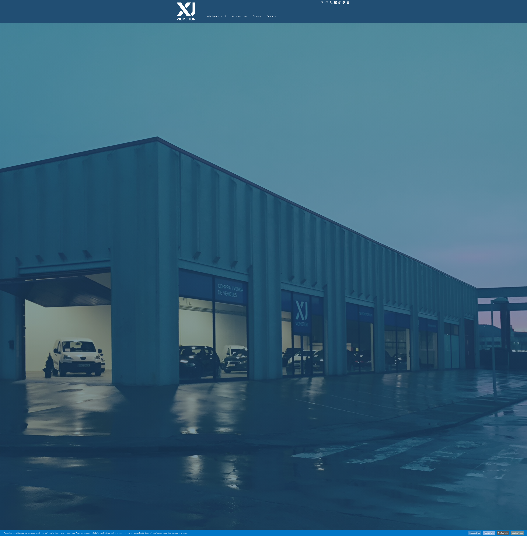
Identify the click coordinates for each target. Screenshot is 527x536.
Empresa (257, 16)
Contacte (271, 16)
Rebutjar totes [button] (489, 533)
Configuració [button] (503, 533)
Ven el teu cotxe (239, 16)
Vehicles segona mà (216, 16)
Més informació (517, 533)
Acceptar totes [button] (474, 533)
